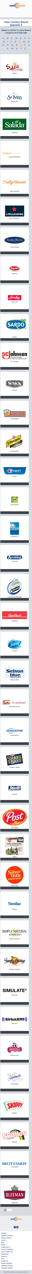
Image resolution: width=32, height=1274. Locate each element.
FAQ (2, 1258)
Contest (3, 1240)
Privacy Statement (7, 1252)
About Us (4, 1256)
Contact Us (4, 1261)
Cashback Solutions (7, 1265)
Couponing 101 (5, 1247)
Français (3, 1233)
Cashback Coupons (7, 1235)
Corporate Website (7, 1268)
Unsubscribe (5, 1254)
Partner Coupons (6, 1238)
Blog (2, 1242)
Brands (3, 1245)
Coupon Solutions (6, 1263)
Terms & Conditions (7, 1249)
